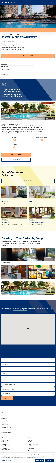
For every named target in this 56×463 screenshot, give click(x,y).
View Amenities (4, 66)
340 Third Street (4, 443)
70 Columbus (4, 446)
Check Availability (28, 55)
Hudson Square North (5, 449)
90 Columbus (4, 448)
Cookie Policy (36, 457)
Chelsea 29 (30, 452)
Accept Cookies (39, 460)
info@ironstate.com (5, 432)
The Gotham (30, 441)
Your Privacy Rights (6, 460)
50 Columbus (4, 444)
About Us (3, 418)
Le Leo (2, 452)
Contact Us (3, 71)
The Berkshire (31, 437)
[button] (28, 327)
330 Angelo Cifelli (5, 440)
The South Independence (33, 445)
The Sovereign (31, 446)
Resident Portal (4, 74)
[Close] (53, 454)
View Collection (28, 181)
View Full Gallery (27, 24)
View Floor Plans (5, 69)
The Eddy (30, 440)
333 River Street (4, 441)
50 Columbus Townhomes (6, 445)
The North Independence (33, 444)
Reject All (49, 460)
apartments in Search (20, 310)
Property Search (5, 415)
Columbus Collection (10, 34)
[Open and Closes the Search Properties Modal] (51, 2)
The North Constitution (32, 443)
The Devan (30, 439)
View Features (4, 64)
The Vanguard (31, 448)
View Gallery (16, 159)
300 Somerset (4, 439)
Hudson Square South (5, 450)
